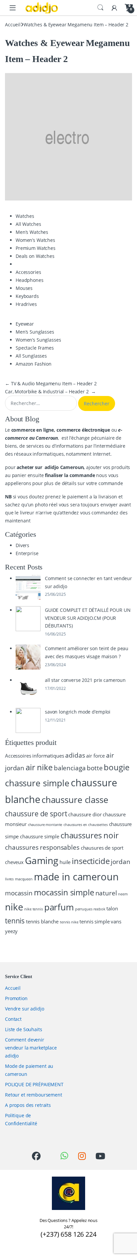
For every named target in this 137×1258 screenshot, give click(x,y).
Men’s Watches (32, 232)
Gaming (41, 860)
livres (9, 879)
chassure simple (37, 783)
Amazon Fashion (34, 364)
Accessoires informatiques (34, 755)
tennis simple (94, 921)
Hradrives (26, 304)
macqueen (24, 879)
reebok (99, 909)
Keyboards (27, 296)
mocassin (19, 893)
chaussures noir (90, 835)
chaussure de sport (36, 813)
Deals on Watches (35, 256)
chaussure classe (75, 800)
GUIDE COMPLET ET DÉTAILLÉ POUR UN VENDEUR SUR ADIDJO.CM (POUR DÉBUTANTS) (87, 618)
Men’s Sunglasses (35, 332)
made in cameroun (76, 876)
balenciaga (70, 768)
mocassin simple (64, 892)
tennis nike (69, 922)
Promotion (16, 998)
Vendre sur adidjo (24, 1008)
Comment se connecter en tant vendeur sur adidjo (88, 582)
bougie (116, 767)
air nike (39, 767)
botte (94, 768)
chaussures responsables (42, 847)
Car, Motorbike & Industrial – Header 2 (50, 391)
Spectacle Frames (35, 348)
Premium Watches (36, 248)
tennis (15, 920)
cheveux (14, 862)
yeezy (11, 931)
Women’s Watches (35, 240)
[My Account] (114, 7)
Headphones (30, 280)
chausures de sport (102, 847)
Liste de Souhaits (23, 1029)
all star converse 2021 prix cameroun (85, 680)
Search (100, 7)
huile (65, 862)
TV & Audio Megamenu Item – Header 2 (51, 383)
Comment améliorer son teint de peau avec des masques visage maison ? (86, 652)
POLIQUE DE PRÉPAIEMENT (34, 1084)
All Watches (28, 224)
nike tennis (33, 909)
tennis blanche (42, 921)
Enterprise (27, 553)
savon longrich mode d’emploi (77, 712)
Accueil (13, 24)
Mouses (24, 288)
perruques (83, 909)
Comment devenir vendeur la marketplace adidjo (31, 1047)
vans (116, 921)
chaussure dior (84, 814)
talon (112, 908)
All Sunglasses (31, 356)
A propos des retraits (28, 1105)
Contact (13, 1019)
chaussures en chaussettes (86, 824)
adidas (75, 755)
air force (95, 755)
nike (14, 907)
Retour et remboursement (33, 1095)
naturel (106, 893)
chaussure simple (39, 836)
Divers (22, 545)
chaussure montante (45, 824)
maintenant (18, 520)
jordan (120, 861)
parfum (59, 907)
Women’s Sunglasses (38, 340)
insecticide (90, 860)
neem (122, 894)
